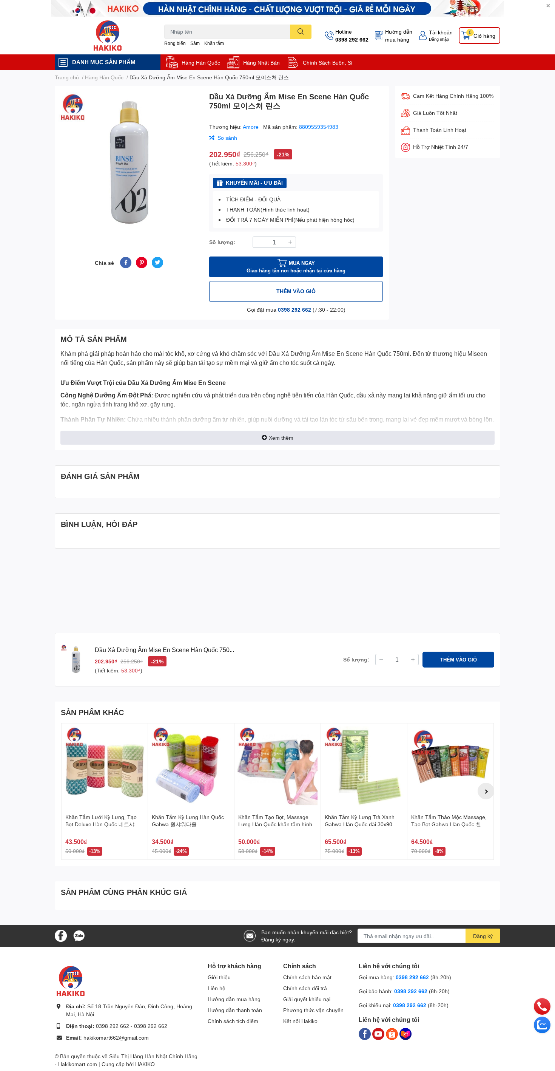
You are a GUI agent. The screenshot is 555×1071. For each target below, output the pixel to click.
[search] (300, 32)
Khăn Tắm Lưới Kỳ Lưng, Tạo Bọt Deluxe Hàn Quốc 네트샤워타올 (102, 824)
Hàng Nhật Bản (261, 62)
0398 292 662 (351, 39)
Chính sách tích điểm (233, 1021)
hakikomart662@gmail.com (116, 1037)
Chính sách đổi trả (305, 988)
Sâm (195, 43)
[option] (129, 162)
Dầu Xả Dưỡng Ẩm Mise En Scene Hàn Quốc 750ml (339, 353)
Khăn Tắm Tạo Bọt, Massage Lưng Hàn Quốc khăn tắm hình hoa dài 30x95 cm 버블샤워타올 (276, 824)
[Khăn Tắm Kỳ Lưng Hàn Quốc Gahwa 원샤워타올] (191, 766)
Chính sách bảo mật (307, 977)
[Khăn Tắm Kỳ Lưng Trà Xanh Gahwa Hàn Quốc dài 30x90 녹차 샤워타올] (364, 766)
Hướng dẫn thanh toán (235, 1010)
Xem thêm (281, 437)
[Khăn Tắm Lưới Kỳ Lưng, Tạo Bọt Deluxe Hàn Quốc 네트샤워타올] (105, 766)
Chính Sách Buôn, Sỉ (327, 62)
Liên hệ (216, 988)
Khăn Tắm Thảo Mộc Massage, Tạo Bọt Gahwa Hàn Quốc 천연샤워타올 (449, 824)
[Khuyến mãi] (277, 8)
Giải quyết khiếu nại (306, 999)
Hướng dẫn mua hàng (398, 35)
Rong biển (175, 43)
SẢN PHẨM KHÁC (92, 712)
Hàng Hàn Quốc (201, 62)
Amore (251, 127)
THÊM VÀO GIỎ (296, 291)
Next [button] (486, 791)
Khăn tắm (214, 43)
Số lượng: (222, 242)
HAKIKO (145, 1064)
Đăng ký (483, 936)
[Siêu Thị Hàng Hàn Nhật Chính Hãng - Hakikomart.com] (107, 35)
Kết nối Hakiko (300, 1021)
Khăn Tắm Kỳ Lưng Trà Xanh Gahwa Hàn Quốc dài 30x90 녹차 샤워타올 (362, 824)
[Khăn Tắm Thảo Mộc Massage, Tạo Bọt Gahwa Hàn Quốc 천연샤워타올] (450, 766)
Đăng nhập (439, 39)
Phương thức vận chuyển (313, 1010)
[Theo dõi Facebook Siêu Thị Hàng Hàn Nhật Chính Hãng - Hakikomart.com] (61, 935)
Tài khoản (441, 32)
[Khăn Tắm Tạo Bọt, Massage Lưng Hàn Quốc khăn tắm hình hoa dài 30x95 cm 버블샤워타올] (277, 766)
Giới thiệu (219, 977)
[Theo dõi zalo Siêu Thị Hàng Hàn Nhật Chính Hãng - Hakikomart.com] (79, 935)
